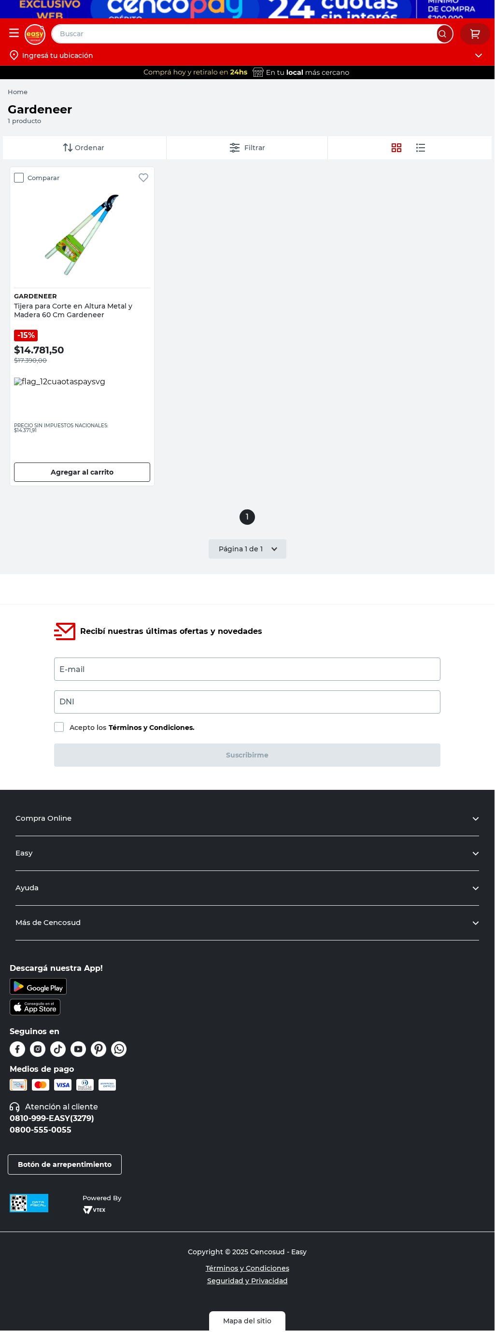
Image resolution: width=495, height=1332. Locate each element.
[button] (82, 259)
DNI (66, 701)
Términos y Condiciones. (152, 727)
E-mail (72, 669)
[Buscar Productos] (445, 33)
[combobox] (252, 33)
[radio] (420, 148)
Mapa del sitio (247, 1321)
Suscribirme (247, 755)
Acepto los (132, 727)
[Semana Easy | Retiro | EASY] (247, 72)
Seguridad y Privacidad (247, 1280)
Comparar (43, 178)
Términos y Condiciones (247, 1268)
